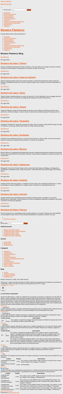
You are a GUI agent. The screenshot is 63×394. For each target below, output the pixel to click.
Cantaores (7, 12)
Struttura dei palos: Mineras (14, 149)
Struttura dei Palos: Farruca (14, 210)
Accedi (6, 272)
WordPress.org (8, 276)
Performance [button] (4, 311)
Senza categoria (8, 15)
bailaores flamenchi (9, 18)
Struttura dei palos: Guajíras (14, 180)
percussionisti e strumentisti (12, 23)
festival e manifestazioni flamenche (14, 21)
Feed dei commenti (9, 275)
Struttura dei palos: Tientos (13, 63)
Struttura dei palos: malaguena (15, 164)
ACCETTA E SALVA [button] (7, 391)
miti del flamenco (9, 17)
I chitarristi (7, 20)
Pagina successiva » (10, 219)
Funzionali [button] (4, 305)
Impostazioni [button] (4, 285)
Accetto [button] (11, 285)
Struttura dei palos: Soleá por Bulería (18, 77)
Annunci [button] (3, 345)
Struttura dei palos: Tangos (13, 107)
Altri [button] (2, 352)
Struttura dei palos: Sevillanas (15, 135)
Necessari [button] (4, 367)
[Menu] (1, 7)
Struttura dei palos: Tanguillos (15, 121)
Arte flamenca (8, 24)
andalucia (7, 26)
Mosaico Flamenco (6, 4)
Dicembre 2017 (8, 245)
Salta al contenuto (6, 1)
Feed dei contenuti (9, 273)
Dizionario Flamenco (10, 14)
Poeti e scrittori (8, 264)
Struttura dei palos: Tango (13, 93)
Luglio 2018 (7, 242)
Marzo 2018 (7, 243)
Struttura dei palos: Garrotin (14, 194)
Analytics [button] (3, 323)
